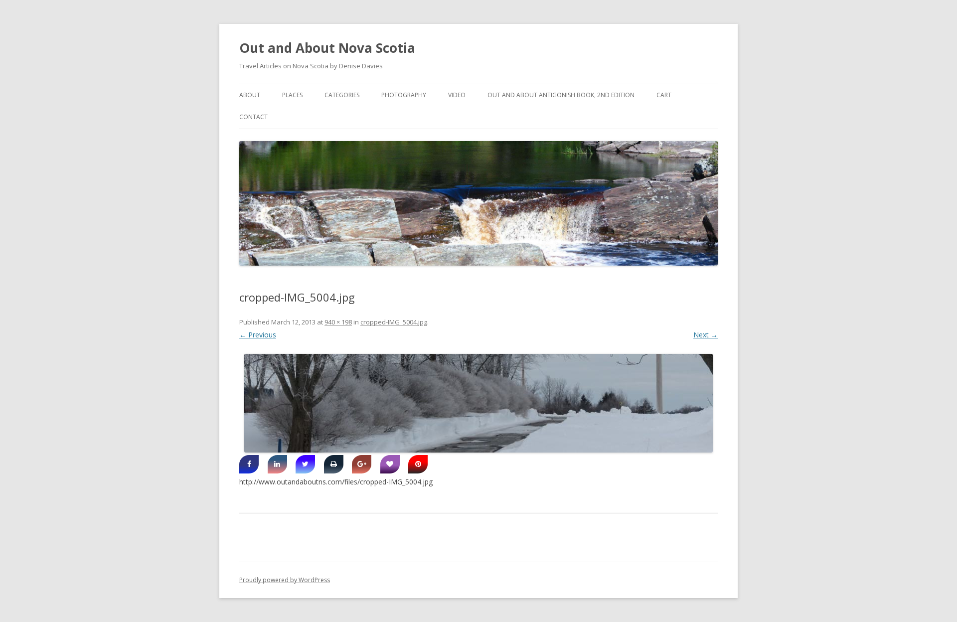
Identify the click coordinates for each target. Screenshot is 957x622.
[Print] (333, 464)
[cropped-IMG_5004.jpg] (478, 403)
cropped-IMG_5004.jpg (393, 321)
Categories (341, 95)
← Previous (257, 334)
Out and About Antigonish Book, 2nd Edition (561, 95)
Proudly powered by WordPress (284, 580)
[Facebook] (249, 464)
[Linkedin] (277, 464)
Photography (403, 95)
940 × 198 (338, 321)
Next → (705, 334)
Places (292, 95)
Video (457, 95)
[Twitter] (305, 464)
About (249, 95)
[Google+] (361, 464)
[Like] (390, 464)
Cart (663, 95)
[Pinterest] (418, 464)
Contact (253, 117)
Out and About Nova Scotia (327, 48)
